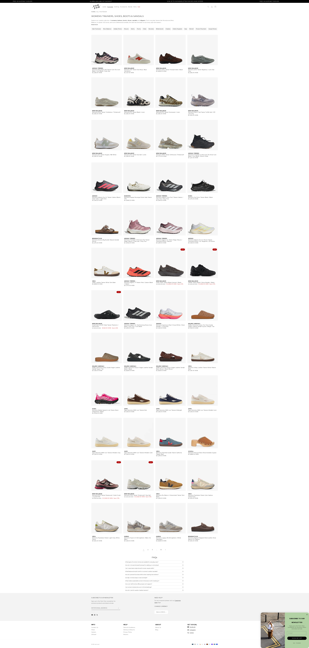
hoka (144, 29)
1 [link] (143, 549)
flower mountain (201, 29)
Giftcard (93, 634)
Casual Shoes (213, 29)
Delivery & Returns (129, 630)
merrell (191, 29)
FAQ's (93, 630)
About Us (158, 627)
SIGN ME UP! (297, 638)
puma (139, 29)
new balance (107, 29)
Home (93, 11)
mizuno (126, 29)
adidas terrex (118, 29)
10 (161, 549)
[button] (117, 7)
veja (185, 29)
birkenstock (159, 29)
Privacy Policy (127, 632)
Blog (156, 630)
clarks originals (177, 29)
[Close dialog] (307, 614)
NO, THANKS (297, 643)
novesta (151, 29)
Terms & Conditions (129, 627)
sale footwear (96, 29)
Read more (94, 24)
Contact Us (94, 627)
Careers (93, 632)
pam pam (97, 644)
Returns (125, 634)
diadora (168, 29)
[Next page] (165, 549)
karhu (133, 29)
